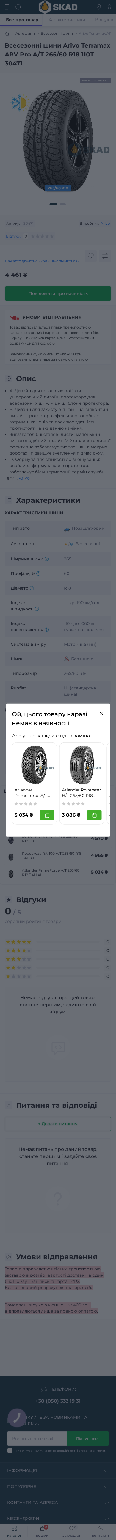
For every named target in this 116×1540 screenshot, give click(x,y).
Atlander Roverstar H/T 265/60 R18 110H (81, 793)
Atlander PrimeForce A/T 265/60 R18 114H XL (34, 793)
